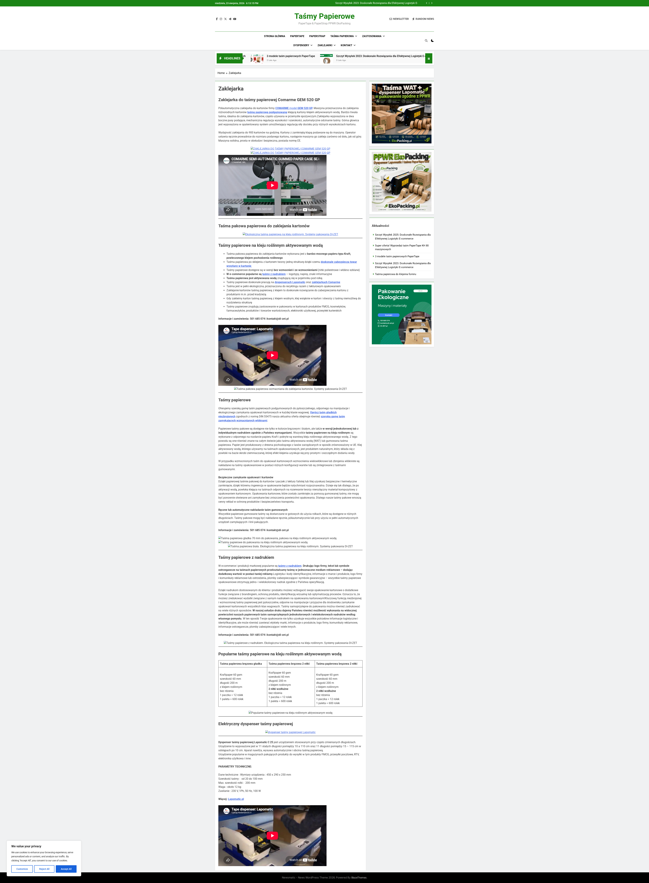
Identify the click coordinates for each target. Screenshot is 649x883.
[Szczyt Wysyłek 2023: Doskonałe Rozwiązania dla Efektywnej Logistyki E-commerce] (263, 60)
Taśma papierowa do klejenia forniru (405, 56)
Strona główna (274, 36)
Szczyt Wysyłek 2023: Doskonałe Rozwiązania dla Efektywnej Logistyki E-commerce (323, 56)
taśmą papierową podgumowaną (267, 112)
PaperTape (297, 36)
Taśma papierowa (342, 36)
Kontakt (346, 45)
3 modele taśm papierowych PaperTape (397, 256)
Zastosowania (371, 36)
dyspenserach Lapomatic (290, 282)
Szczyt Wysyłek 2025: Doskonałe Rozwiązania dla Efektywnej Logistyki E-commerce (376, 3)
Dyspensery (301, 45)
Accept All (66, 869)
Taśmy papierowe (324, 16)
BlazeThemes (359, 877)
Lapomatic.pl (236, 799)
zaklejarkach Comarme (326, 282)
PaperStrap (317, 36)
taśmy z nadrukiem (274, 274)
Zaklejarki (325, 45)
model (293, 108)
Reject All (44, 869)
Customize (22, 869)
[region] (44, 858)
